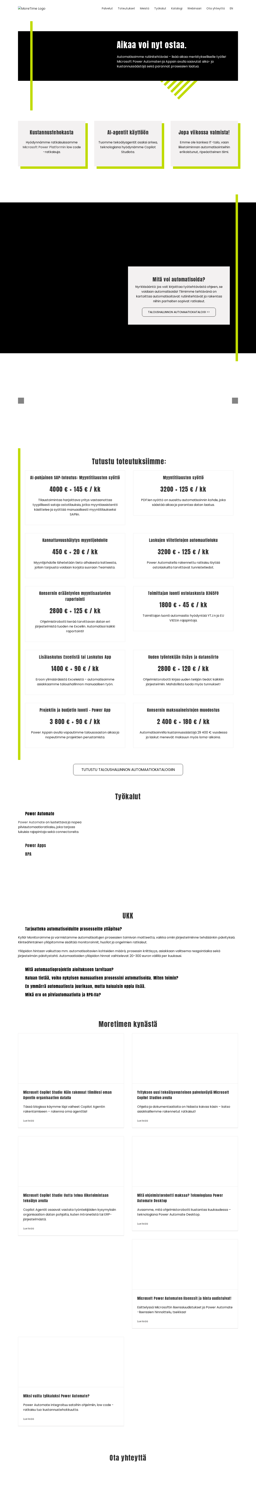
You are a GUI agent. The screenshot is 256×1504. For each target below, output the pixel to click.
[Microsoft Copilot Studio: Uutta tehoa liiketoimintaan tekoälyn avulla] (71, 1161)
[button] (51, 814)
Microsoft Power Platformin (44, 147)
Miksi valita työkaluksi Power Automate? (56, 1396)
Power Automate (31, 822)
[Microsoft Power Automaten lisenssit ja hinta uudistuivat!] (185, 1264)
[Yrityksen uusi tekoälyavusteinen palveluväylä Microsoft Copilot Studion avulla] (185, 1058)
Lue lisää (28, 1120)
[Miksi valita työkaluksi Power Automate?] (71, 1362)
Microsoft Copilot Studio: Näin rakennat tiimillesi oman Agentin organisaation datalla (67, 1095)
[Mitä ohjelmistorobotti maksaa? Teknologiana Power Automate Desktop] (185, 1161)
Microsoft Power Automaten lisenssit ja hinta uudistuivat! (184, 1298)
